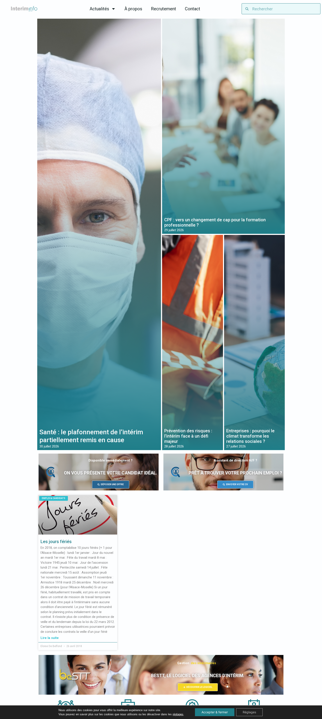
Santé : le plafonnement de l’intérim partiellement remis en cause (91, 436)
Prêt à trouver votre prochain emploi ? (235, 473)
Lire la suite (50, 638)
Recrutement (163, 8)
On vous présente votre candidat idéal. (110, 473)
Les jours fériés (56, 541)
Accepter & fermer (215, 712)
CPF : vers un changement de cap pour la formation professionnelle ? (215, 222)
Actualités (99, 8)
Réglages (249, 712)
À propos (133, 8)
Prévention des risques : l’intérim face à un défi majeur (188, 436)
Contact (192, 8)
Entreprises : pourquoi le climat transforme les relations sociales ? (250, 436)
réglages (178, 714)
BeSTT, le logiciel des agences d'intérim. (197, 675)
